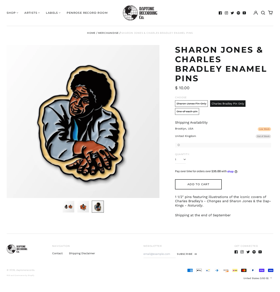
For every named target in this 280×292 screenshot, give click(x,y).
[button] (263, 13)
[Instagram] (226, 13)
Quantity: (182, 154)
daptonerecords (25, 270)
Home (91, 32)
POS (8, 275)
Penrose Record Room (87, 12)
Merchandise (108, 32)
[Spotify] (238, 13)
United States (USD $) (256, 278)
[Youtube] (244, 13)
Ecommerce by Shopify (24, 275)
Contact (57, 253)
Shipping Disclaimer (82, 253)
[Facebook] (220, 13)
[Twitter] (232, 13)
